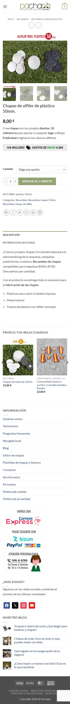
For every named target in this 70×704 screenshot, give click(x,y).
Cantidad (8, 169)
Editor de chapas (13, 455)
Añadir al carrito (37, 181)
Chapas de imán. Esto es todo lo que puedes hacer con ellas (37, 640)
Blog (6, 448)
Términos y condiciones (27, 693)
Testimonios (10, 426)
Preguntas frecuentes (16, 433)
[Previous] (8, 57)
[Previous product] (38, 25)
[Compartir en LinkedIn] (40, 212)
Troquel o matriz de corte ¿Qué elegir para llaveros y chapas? (40, 627)
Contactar (9, 470)
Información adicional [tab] (19, 242)
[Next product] (31, 25)
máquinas (31, 266)
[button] (5, 6)
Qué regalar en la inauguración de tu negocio (37, 652)
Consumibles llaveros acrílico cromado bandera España (52, 385)
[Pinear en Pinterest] (33, 212)
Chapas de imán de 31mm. (18, 381)
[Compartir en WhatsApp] (6, 212)
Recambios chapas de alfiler (46, 19)
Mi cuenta (9, 484)
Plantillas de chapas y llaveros (22, 462)
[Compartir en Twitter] (20, 212)
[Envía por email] (26, 212)
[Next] (61, 57)
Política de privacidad (16, 499)
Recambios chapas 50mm (42, 200)
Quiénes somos (13, 419)
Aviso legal (52, 693)
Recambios (23, 19)
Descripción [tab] (11, 234)
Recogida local (12, 440)
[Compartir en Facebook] (13, 212)
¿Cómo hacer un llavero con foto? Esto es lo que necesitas (40, 665)
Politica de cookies (15, 491)
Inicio (11, 19)
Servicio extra (11, 477)
